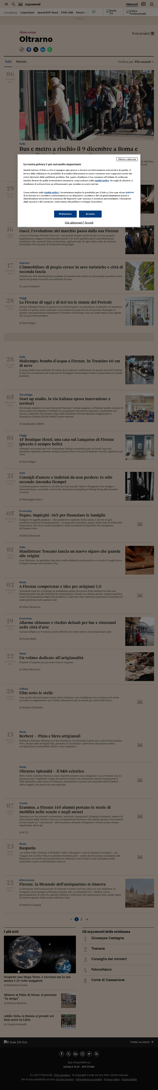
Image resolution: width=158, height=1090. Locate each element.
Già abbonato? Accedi (79, 222)
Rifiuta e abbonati (127, 159)
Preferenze (65, 213)
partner (130, 192)
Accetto (90, 213)
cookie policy (102, 180)
